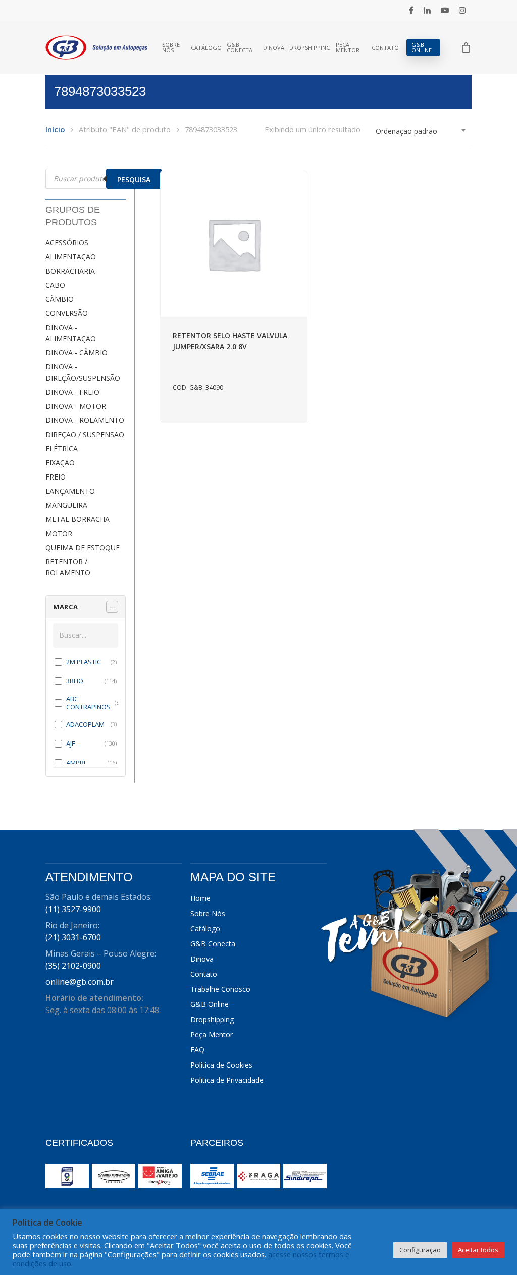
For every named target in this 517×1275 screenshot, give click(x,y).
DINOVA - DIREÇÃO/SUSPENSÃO (82, 372)
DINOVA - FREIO (72, 392)
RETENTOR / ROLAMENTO (67, 567)
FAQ (197, 1049)
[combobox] (421, 131)
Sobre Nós (171, 47)
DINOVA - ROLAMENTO (84, 420)
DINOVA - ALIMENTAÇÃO (70, 333)
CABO (55, 285)
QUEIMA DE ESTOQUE (82, 547)
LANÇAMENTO (70, 491)
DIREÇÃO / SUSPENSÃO (84, 434)
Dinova (273, 47)
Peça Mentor (347, 47)
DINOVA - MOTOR (75, 406)
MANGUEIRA (66, 505)
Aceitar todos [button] (478, 1249)
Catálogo (206, 47)
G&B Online (421, 47)
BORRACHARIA (70, 271)
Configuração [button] (420, 1249)
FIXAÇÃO (60, 462)
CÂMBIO (59, 299)
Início (55, 129)
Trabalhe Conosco (220, 989)
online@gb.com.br (79, 981)
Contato (385, 47)
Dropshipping (310, 47)
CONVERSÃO (66, 313)
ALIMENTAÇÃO (70, 256)
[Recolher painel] (112, 607)
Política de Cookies (221, 1065)
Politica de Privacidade (227, 1080)
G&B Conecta (239, 47)
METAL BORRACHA (77, 519)
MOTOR (58, 533)
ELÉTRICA (61, 448)
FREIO (55, 477)
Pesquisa (133, 179)
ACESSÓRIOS (66, 242)
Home (200, 898)
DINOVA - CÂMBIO (76, 352)
